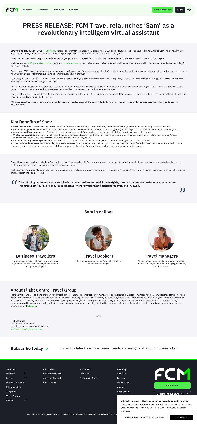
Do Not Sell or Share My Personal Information (144, 417)
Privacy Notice (53, 414)
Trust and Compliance (36, 414)
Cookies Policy (68, 414)
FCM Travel (50, 50)
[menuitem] (27, 9)
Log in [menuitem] (180, 9)
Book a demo (172, 385)
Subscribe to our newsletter (170, 393)
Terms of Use (81, 414)
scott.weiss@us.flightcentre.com (26, 329)
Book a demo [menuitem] (160, 9)
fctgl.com (31, 306)
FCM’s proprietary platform (40, 63)
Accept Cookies (181, 417)
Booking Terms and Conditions (101, 414)
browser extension (72, 63)
